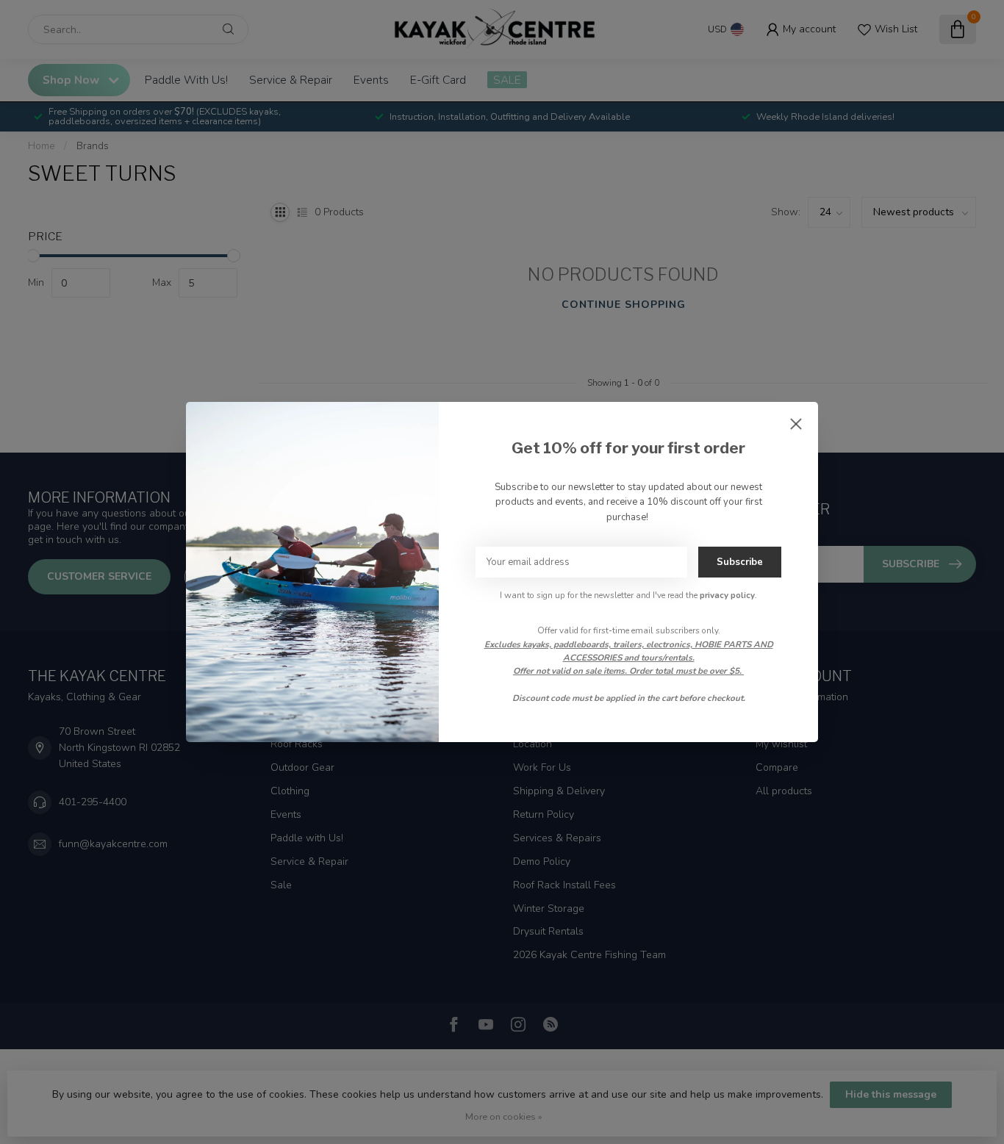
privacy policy (727, 595)
